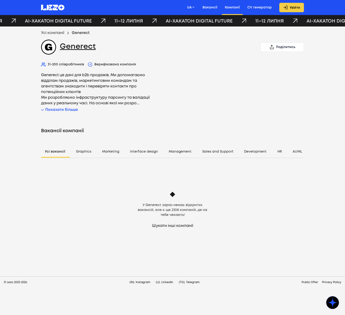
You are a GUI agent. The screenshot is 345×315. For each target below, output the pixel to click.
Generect (78, 46)
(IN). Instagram (140, 282)
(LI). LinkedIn (164, 282)
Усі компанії (52, 33)
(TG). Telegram (189, 282)
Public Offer (310, 282)
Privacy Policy (331, 282)
